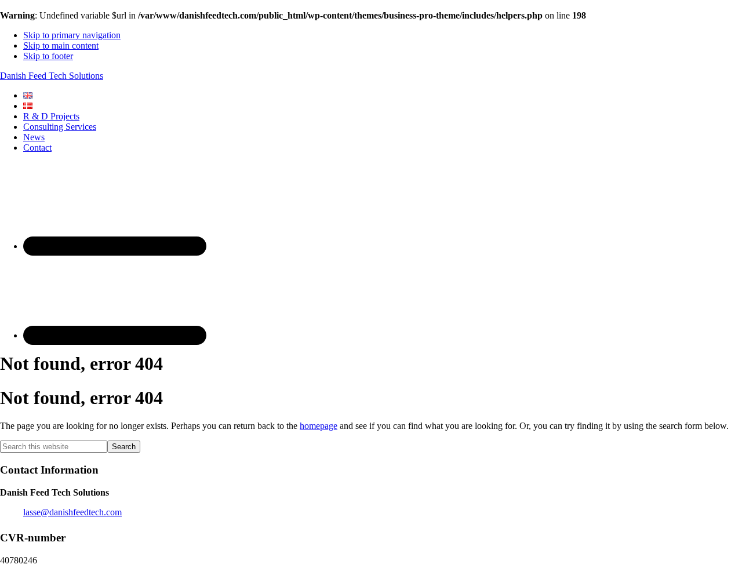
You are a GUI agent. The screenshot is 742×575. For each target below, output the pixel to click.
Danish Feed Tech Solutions (51, 76)
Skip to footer (48, 56)
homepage (318, 426)
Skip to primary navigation (72, 35)
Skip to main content (61, 45)
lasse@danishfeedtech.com (72, 512)
